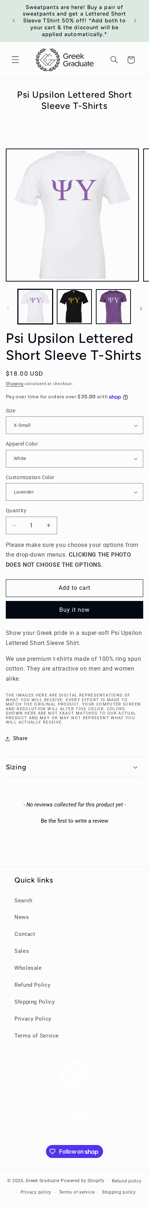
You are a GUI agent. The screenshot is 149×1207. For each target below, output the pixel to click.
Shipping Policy (34, 1002)
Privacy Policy (32, 1019)
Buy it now (74, 609)
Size (11, 411)
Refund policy (127, 1181)
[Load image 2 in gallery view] (74, 306)
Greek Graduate (42, 1181)
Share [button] (20, 738)
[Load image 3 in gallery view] (113, 306)
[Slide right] (141, 309)
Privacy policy (36, 1192)
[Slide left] (8, 309)
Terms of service (77, 1192)
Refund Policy (32, 985)
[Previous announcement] (14, 20)
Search (23, 900)
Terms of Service (36, 1036)
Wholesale (28, 968)
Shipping (15, 383)
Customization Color (30, 477)
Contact (24, 934)
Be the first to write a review (74, 821)
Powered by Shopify (82, 1181)
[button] (15, 60)
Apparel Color (22, 444)
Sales (21, 951)
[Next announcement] (135, 20)
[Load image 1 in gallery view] (35, 306)
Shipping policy (119, 1192)
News (21, 917)
